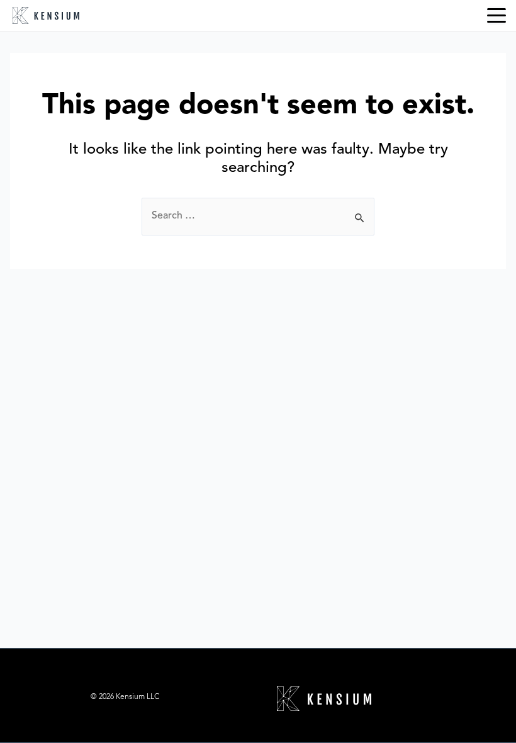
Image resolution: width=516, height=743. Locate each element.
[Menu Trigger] (496, 15)
